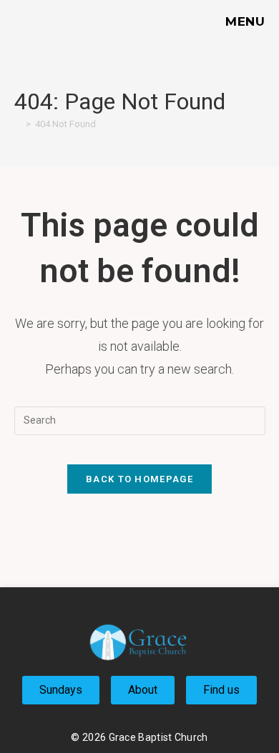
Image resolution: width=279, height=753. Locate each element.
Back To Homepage (139, 479)
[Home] (17, 124)
